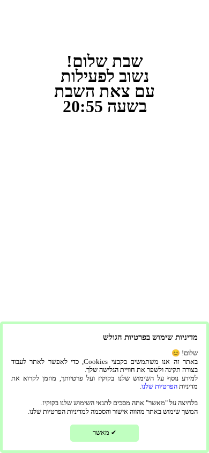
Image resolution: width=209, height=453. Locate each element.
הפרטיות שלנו (159, 386)
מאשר (104, 432)
